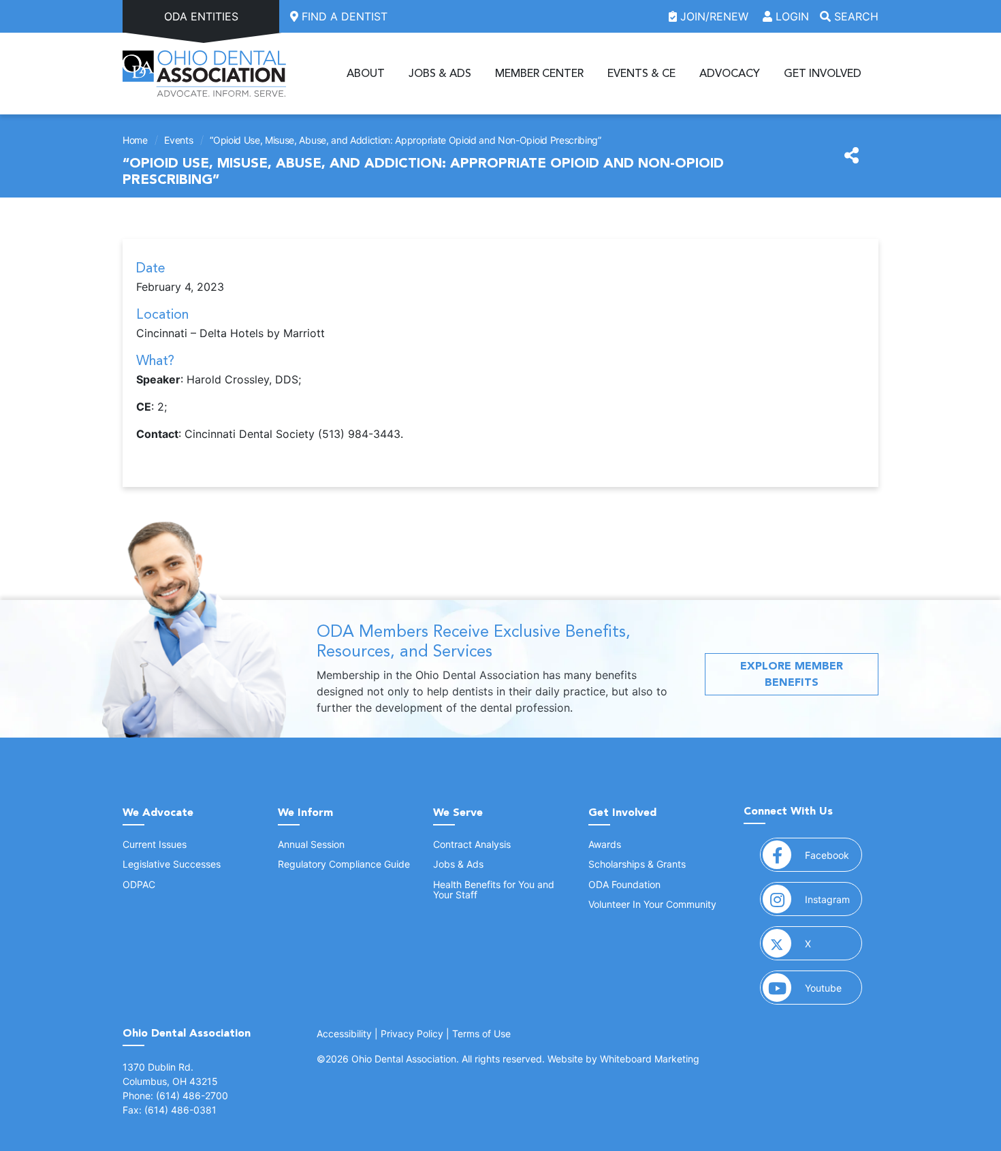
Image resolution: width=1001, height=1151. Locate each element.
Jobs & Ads (440, 73)
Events (178, 140)
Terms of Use (481, 1033)
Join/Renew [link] (714, 16)
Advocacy (729, 73)
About (366, 73)
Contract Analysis (472, 844)
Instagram (833, 899)
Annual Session (311, 844)
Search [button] (854, 16)
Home (135, 140)
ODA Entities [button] (201, 16)
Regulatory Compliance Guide (344, 864)
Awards (604, 844)
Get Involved (822, 73)
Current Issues (155, 844)
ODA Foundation (624, 884)
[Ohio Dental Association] (204, 73)
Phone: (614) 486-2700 (175, 1095)
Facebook (833, 855)
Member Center (539, 73)
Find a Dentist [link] (342, 16)
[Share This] (852, 156)
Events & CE (641, 73)
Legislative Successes (172, 864)
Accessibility (344, 1033)
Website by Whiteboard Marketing (623, 1059)
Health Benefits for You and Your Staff (493, 889)
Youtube (833, 987)
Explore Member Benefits (791, 674)
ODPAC (139, 884)
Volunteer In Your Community (652, 904)
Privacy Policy (412, 1033)
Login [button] (790, 16)
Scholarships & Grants (637, 864)
